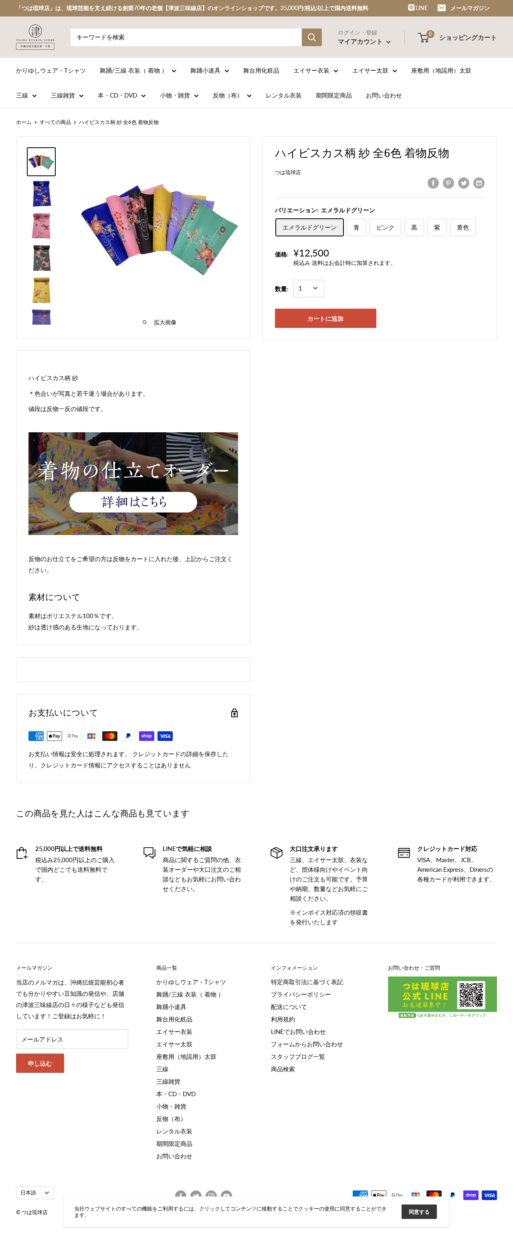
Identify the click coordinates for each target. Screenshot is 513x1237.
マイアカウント (361, 41)
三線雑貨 (63, 95)
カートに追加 (325, 317)
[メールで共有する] (479, 183)
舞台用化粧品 (261, 70)
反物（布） (228, 95)
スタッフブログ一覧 (298, 1056)
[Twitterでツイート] (463, 183)
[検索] (312, 37)
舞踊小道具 (205, 70)
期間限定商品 (334, 95)
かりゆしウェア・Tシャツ (51, 70)
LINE (421, 7)
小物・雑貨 (175, 95)
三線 (22, 95)
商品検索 (283, 1068)
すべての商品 (55, 122)
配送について (289, 1006)
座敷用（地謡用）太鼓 (441, 70)
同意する (419, 1212)
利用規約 (283, 1019)
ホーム (24, 122)
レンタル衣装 (284, 95)
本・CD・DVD (117, 95)
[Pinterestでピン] (448, 183)
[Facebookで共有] (433, 183)
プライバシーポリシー (301, 994)
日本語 (28, 1192)
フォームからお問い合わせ (307, 1044)
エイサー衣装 (311, 70)
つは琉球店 (288, 172)
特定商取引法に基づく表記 (307, 981)
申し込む (40, 1063)
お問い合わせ (384, 95)
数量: (282, 288)
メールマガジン (470, 7)
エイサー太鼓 (370, 70)
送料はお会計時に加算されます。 (354, 262)
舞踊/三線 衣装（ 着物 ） (134, 70)
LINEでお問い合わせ (298, 1031)
